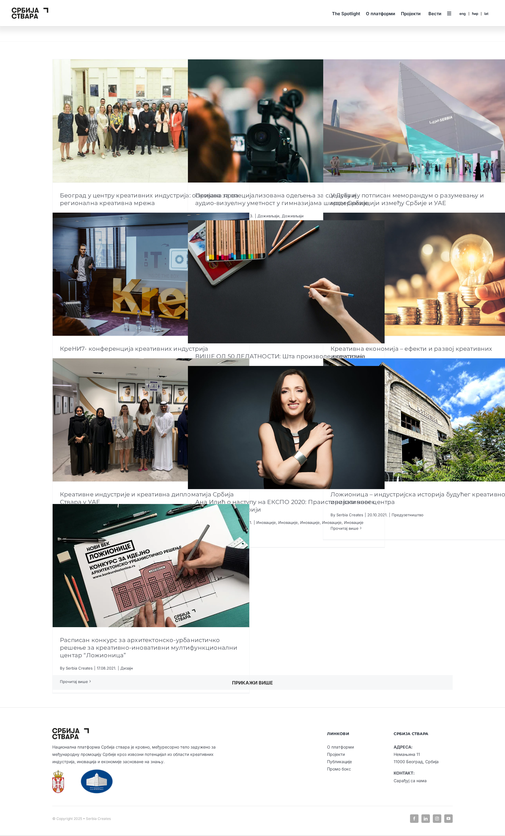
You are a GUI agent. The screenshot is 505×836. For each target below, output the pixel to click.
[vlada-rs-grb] (58, 772)
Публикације (339, 761)
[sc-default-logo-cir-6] (30, 10)
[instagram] (437, 818)
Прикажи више (252, 683)
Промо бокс (339, 768)
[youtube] (448, 818)
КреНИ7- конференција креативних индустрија (134, 348)
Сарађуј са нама (410, 780)
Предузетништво (407, 514)
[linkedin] (425, 818)
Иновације (266, 522)
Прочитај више (74, 681)
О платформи (340, 746)
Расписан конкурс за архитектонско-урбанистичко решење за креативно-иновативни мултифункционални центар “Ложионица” (149, 648)
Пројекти (336, 754)
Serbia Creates (79, 668)
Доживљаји (268, 216)
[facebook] (414, 818)
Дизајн (126, 668)
